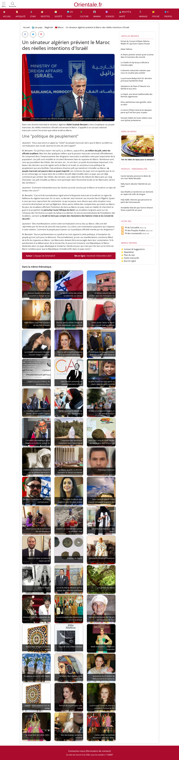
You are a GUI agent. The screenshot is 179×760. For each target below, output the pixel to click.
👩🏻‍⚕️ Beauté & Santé (125, 14)
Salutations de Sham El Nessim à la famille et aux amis (135, 87)
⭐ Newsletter (127, 252)
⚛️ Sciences (109, 14)
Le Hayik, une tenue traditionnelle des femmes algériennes (136, 95)
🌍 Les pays (70, 14)
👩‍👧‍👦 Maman (97, 14)
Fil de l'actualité (131, 227)
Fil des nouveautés (133, 233)
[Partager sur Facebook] (25, 34)
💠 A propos (168, 14)
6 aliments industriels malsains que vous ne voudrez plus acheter (135, 71)
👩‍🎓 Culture (84, 14)
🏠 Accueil (7, 14)
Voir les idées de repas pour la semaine (137, 159)
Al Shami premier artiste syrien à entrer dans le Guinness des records (137, 55)
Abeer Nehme (126, 49)
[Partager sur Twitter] (33, 34)
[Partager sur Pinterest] (41, 34)
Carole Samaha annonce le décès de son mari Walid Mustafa (136, 177)
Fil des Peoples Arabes (134, 230)
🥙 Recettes (45, 14)
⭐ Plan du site (128, 255)
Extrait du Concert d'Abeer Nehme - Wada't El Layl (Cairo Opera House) (135, 42)
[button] (4, 5)
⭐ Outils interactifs (130, 258)
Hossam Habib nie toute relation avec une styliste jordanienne (136, 119)
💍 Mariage (143, 14)
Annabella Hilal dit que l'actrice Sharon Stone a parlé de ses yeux (137, 208)
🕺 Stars (33, 14)
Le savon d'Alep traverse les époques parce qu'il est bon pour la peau (136, 111)
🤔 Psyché (155, 14)
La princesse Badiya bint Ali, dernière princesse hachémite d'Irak (136, 79)
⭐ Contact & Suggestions (133, 249)
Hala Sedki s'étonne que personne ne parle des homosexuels (136, 200)
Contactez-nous (76, 751)
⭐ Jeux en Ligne (128, 261)
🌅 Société (58, 14)
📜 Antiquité (20, 14)
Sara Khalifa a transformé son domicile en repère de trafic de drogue (137, 193)
